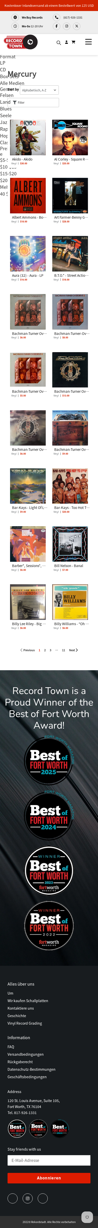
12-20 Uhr (32, 26)
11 (64, 649)
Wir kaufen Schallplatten (28, 1000)
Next (73, 649)
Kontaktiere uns (21, 1008)
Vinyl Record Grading (25, 1023)
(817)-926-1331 (72, 17)
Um (10, 993)
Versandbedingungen (26, 1054)
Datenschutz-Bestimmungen (32, 1069)
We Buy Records (31, 17)
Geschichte (17, 1015)
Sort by (13, 89)
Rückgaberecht (20, 1061)
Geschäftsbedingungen (27, 1076)
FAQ (11, 1046)
